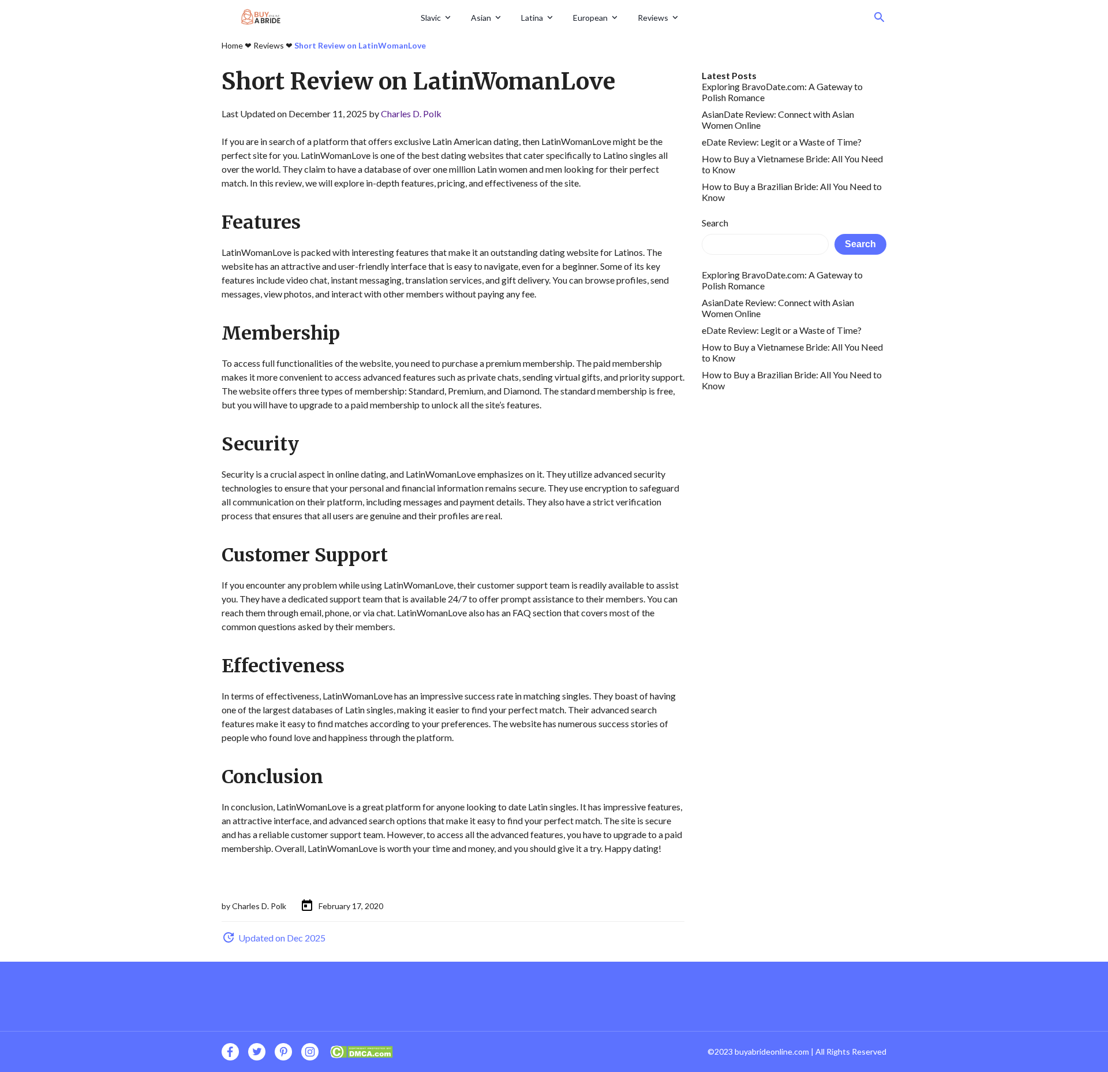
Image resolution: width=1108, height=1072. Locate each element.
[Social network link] (230, 1051)
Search (715, 222)
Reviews (653, 18)
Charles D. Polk (411, 113)
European (590, 18)
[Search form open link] (879, 17)
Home (232, 45)
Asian (481, 18)
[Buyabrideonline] (317, 17)
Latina (532, 18)
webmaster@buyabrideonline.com (770, 421)
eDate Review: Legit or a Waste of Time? (782, 141)
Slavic (431, 18)
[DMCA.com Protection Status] (361, 1050)
